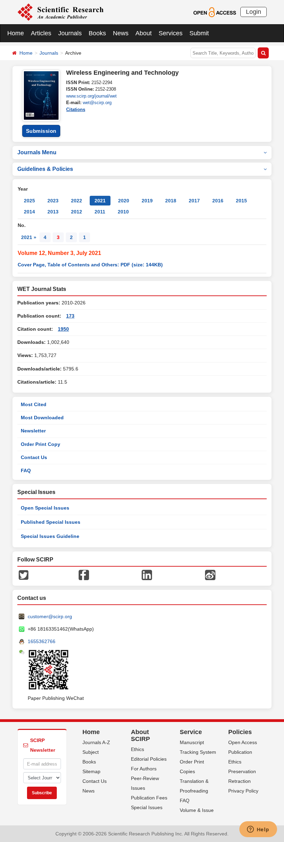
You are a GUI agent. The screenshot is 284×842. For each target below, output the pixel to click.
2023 (53, 200)
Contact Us (34, 457)
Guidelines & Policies (45, 169)
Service (191, 732)
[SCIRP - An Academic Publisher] (60, 12)
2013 (53, 211)
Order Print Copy (40, 444)
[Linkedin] (147, 574)
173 (70, 316)
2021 (100, 200)
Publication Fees (149, 797)
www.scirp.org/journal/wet (91, 96)
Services (171, 33)
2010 (123, 211)
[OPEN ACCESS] (214, 12)
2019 (147, 200)
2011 (100, 211)
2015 (241, 200)
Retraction (239, 781)
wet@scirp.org (97, 102)
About (143, 33)
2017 (194, 200)
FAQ (26, 470)
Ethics (137, 749)
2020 (123, 200)
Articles (41, 33)
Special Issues (146, 807)
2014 (29, 211)
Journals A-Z (96, 742)
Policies (240, 732)
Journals (70, 33)
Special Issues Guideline (50, 536)
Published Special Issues (50, 522)
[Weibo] (210, 574)
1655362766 (41, 641)
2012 (76, 211)
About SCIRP (140, 735)
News (120, 33)
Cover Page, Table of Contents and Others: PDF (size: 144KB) (90, 264)
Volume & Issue (197, 810)
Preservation (242, 771)
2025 (29, 200)
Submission (41, 131)
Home (15, 33)
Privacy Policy (243, 791)
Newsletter (33, 430)
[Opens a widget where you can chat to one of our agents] (258, 830)
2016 (217, 200)
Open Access (242, 742)
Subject (90, 752)
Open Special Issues (45, 508)
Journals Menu (36, 152)
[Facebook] (84, 574)
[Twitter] (23, 574)
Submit (199, 33)
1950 (63, 329)
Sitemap (91, 771)
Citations (75, 109)
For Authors (144, 768)
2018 (170, 200)
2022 (76, 200)
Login (253, 11)
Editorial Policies (149, 759)
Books (97, 33)
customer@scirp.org (50, 616)
